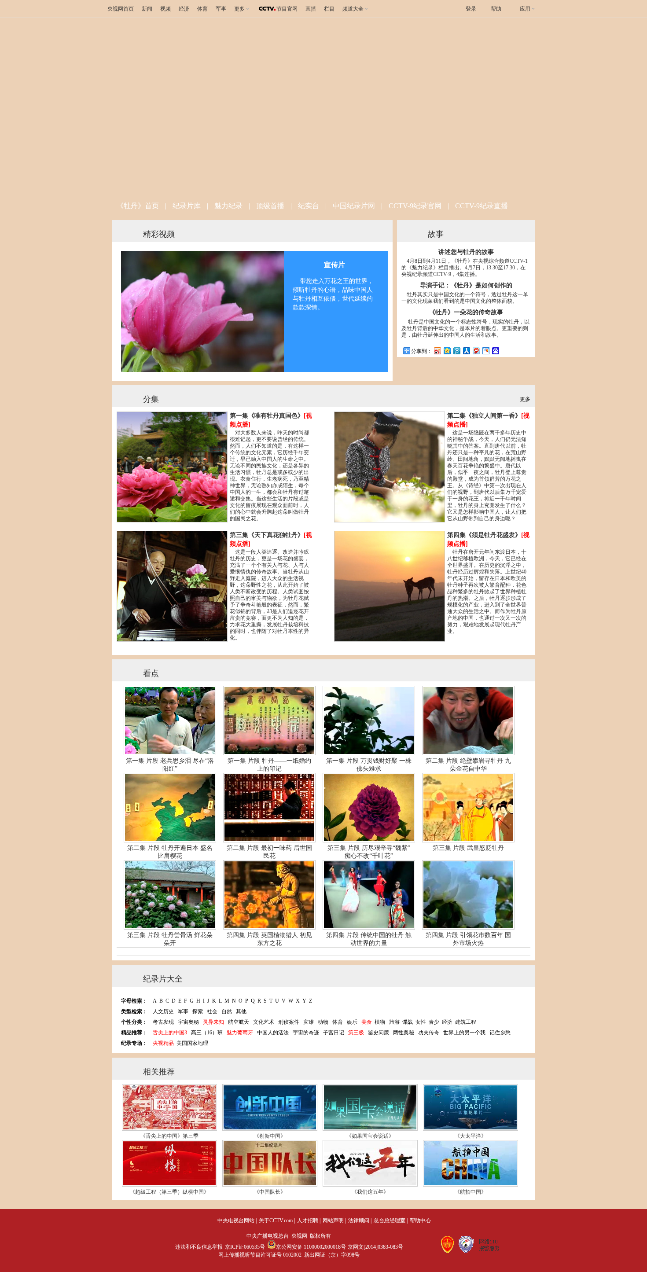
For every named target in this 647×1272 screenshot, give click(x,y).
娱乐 (352, 1022)
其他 (241, 1011)
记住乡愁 (500, 1032)
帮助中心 (420, 1220)
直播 (310, 9)
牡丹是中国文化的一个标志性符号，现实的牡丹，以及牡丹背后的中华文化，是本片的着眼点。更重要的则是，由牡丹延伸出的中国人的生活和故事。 (465, 328)
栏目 (329, 9)
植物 (380, 1022)
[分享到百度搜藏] (495, 350)
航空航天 (238, 1022)
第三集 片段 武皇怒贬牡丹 (468, 848)
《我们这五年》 (370, 1192)
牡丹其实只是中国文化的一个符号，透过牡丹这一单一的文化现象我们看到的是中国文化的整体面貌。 (464, 297)
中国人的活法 (273, 1032)
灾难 (308, 1022)
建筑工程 (465, 1022)
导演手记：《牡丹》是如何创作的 (466, 285)
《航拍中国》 (470, 1192)
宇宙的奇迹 (306, 1032)
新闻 (147, 9)
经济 (184, 9)
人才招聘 (307, 1220)
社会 (212, 1011)
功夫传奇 (428, 1032)
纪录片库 (187, 206)
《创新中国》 (270, 1136)
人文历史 (163, 1011)
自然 (226, 1011)
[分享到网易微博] (476, 350)
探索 (197, 1011)
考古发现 (163, 1022)
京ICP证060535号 (245, 1247)
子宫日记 (333, 1032)
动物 (323, 1022)
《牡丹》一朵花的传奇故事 (466, 312)
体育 (202, 9)
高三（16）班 (207, 1032)
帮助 (496, 9)
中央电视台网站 (235, 1220)
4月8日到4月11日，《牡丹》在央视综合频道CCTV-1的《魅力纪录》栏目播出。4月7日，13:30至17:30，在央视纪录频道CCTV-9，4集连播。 (464, 267)
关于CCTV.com (276, 1220)
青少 (434, 1022)
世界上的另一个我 (464, 1032)
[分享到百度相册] (485, 350)
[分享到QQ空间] (447, 350)
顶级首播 (270, 206)
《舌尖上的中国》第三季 (169, 1136)
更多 (525, 399)
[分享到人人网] (466, 350)
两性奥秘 (403, 1032)
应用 (525, 9)
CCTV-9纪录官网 (415, 206)
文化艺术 (263, 1022)
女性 (420, 1022)
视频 (165, 9)
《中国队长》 (270, 1192)
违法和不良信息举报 (199, 1247)
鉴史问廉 (378, 1032)
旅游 (394, 1022)
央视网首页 (120, 9)
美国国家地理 (192, 1043)
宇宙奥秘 (188, 1022)
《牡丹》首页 (138, 206)
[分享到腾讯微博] (456, 350)
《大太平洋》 (470, 1136)
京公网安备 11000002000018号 (311, 1247)
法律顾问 (358, 1220)
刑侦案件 (288, 1022)
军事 (221, 9)
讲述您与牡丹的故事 (466, 252)
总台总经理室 (389, 1220)
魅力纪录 (228, 206)
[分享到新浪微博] (437, 350)
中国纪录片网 (354, 206)
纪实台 (308, 206)
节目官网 (287, 9)
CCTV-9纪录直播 (481, 206)
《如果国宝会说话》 (370, 1136)
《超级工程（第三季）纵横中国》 (169, 1192)
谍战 (407, 1022)
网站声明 (333, 1220)
